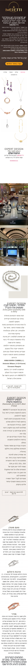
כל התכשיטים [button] (14, 74)
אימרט (21, 45)
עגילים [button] (16, 72)
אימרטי (22, 27)
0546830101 (14, 161)
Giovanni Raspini (22, 52)
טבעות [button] (10, 72)
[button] (26, 205)
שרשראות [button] (23, 72)
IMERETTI (20, 155)
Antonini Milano (20, 50)
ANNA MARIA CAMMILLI (9, 50)
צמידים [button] (5, 72)
